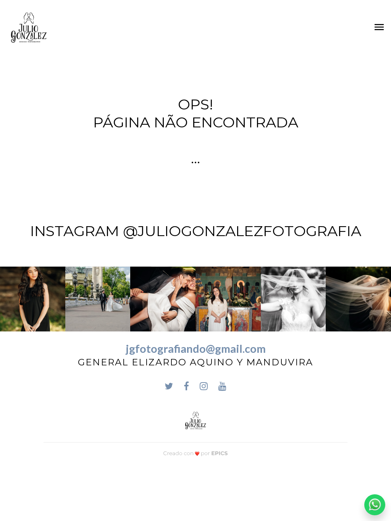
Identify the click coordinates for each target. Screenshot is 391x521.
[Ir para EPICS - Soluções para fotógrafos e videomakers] (195, 453)
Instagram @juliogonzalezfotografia (195, 231)
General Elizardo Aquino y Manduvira (195, 362)
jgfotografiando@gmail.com (196, 348)
